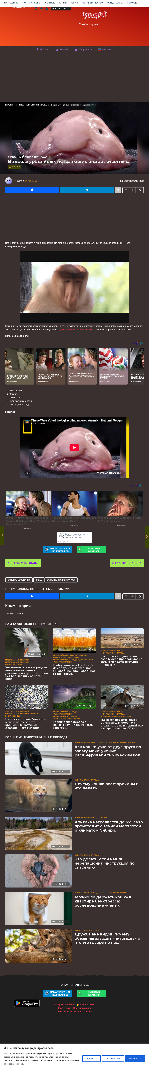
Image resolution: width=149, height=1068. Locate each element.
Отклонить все (113, 1058)
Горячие (64, 49)
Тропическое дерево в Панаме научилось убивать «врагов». (73, 724)
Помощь (132, 3)
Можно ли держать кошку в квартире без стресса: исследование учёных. (103, 901)
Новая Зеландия (13, 716)
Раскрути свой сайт (65, 1004)
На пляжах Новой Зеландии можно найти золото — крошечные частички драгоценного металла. (25, 723)
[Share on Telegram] (87, 190)
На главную (11, 3)
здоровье (82, 660)
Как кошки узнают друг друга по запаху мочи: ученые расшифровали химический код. (108, 751)
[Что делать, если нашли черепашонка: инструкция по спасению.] (38, 870)
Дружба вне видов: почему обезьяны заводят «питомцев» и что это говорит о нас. (107, 938)
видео (39, 580)
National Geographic (19, 580)
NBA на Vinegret (31, 3)
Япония (131, 742)
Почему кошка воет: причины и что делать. (107, 786)
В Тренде (45, 49)
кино (91, 660)
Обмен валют (86, 1004)
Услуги (74, 3)
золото (34, 714)
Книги (63, 3)
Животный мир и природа (27, 156)
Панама (76, 718)
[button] (140, 3)
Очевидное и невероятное (113, 716)
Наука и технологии (62, 657)
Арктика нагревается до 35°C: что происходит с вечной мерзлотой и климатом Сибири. (109, 826)
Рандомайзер (115, 3)
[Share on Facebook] (32, 190)
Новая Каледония (13, 664)
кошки (123, 742)
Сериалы (50, 3)
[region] (74, 1056)
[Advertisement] (75, 37)
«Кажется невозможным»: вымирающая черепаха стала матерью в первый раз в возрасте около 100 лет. (122, 724)
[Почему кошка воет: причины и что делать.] (38, 795)
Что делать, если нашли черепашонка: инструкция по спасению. (105, 863)
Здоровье (82, 655)
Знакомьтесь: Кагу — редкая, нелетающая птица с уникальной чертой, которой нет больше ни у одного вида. (26, 673)
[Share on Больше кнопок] (118, 190)
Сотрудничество (92, 3)
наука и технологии (62, 662)
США (129, 716)
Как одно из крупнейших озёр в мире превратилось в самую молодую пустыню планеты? (121, 660)
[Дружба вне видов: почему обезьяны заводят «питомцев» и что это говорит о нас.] (38, 945)
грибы (76, 657)
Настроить (91, 1058)
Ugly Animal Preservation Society (75, 329)
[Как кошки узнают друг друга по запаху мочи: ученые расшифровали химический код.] (38, 758)
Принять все (135, 1058)
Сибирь (103, 817)
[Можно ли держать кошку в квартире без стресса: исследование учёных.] (38, 908)
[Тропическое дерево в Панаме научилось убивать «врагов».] (74, 697)
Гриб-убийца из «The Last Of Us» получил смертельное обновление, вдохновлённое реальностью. (74, 669)
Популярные (86, 49)
